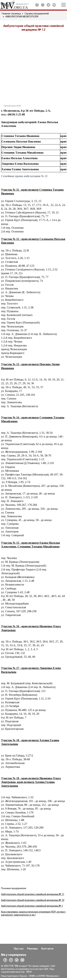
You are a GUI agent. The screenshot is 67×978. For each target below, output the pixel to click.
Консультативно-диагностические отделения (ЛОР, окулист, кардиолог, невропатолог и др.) (33, 913)
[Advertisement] (33, 69)
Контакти (47, 949)
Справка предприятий (36, 13)
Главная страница (11, 13)
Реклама (32, 949)
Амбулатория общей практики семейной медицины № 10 (32, 900)
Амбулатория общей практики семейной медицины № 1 (32, 906)
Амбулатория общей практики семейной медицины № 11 (32, 894)
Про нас (19, 949)
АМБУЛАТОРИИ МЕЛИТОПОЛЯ (21, 16)
